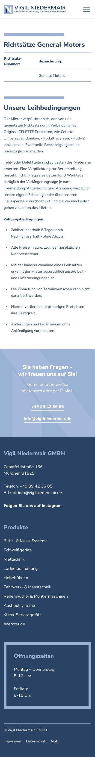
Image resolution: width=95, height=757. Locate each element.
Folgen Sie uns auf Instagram (33, 505)
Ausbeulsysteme (19, 605)
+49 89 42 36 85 (47, 406)
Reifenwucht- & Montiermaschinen (36, 596)
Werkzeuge (14, 624)
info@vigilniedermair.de (47, 418)
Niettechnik (14, 559)
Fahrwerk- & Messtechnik (27, 587)
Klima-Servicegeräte (23, 615)
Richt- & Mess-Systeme (26, 541)
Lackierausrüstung (21, 568)
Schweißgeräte (18, 550)
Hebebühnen (16, 578)
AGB (54, 741)
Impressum (13, 741)
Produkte (16, 527)
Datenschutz (36, 741)
